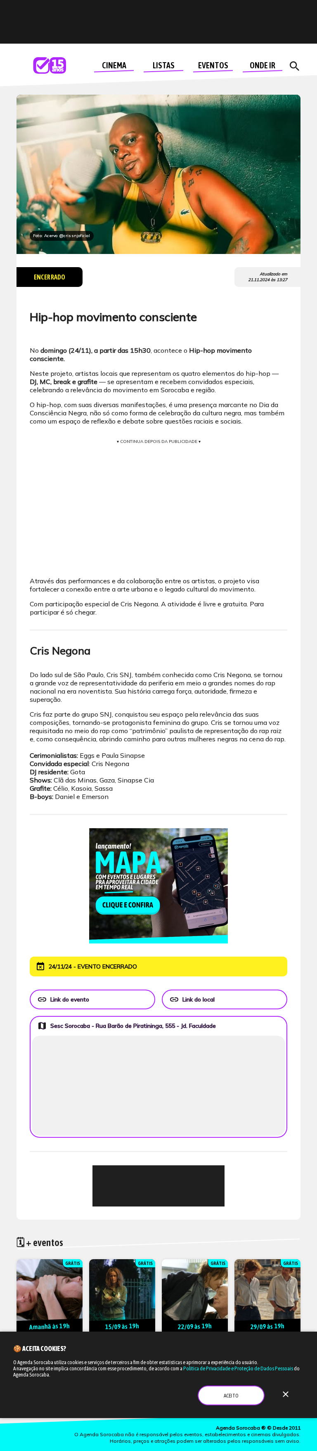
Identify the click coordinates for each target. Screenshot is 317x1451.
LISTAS (164, 65)
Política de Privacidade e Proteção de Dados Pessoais (238, 1368)
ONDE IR (262, 65)
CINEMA (114, 65)
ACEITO (231, 1396)
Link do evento (63, 999)
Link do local (192, 999)
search (294, 66)
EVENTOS (213, 65)
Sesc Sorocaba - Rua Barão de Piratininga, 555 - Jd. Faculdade (126, 1026)
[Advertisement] (158, 1185)
